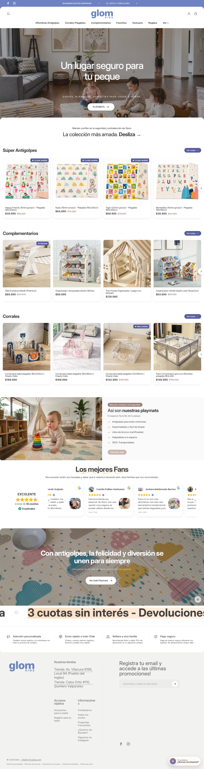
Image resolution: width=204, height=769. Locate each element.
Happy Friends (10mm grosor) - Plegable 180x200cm (25, 208)
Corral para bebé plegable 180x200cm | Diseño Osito (24, 374)
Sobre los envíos (83, 716)
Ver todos (191, 233)
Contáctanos (85, 710)
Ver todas (191, 150)
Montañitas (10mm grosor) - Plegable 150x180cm (174, 208)
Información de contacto (51, 764)
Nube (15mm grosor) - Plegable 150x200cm (76, 207)
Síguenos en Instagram (85, 739)
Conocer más (117, 452)
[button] (195, 500)
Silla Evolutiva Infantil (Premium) (20, 290)
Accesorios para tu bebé (61, 712)
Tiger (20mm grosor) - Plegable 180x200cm (121, 208)
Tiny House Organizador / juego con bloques (123, 291)
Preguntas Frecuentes (84, 724)
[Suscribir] (175, 684)
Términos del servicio (32, 764)
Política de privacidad (15, 764)
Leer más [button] (56, 512)
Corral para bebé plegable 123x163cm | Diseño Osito (125, 374)
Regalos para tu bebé (62, 719)
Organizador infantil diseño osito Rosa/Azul (177, 290)
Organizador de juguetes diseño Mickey (74, 290)
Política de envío (86, 764)
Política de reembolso (70, 764)
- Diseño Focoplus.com (30, 759)
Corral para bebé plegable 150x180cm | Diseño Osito (74, 374)
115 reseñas (32, 503)
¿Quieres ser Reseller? (85, 731)
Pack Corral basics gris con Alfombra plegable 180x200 (174, 374)
